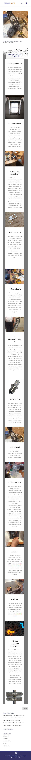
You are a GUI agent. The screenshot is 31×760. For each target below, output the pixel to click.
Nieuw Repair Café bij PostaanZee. (11, 720)
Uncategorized (6, 745)
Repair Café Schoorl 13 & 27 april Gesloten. (13, 722)
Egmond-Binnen (7, 741)
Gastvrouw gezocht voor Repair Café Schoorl (14, 718)
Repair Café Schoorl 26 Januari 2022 (12, 725)
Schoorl (12, 42)
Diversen (5, 738)
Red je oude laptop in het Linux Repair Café (13, 715)
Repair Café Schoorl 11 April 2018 (12, 41)
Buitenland (6, 736)
